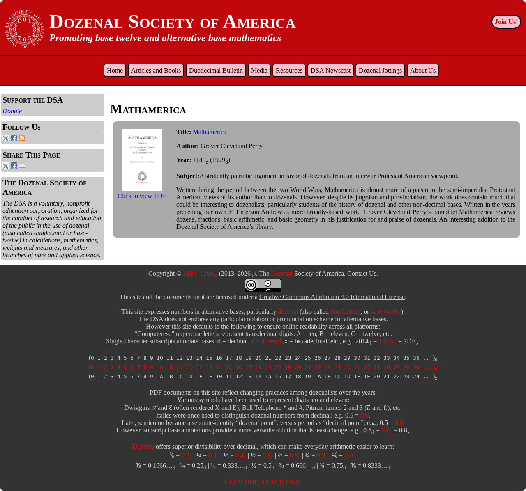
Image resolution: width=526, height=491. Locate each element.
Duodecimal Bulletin (216, 70)
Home (115, 70)
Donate (12, 110)
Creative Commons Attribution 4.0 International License (332, 296)
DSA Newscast (331, 70)
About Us (423, 70)
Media (259, 70)
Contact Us (361, 273)
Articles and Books (156, 70)
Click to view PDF (142, 195)
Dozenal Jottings (380, 70)
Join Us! (506, 21)
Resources (289, 70)
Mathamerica (209, 131)
